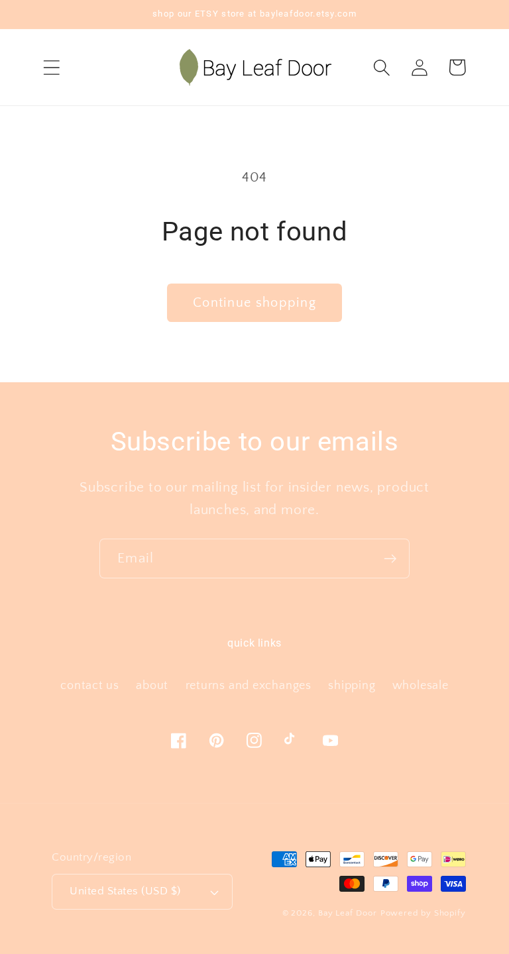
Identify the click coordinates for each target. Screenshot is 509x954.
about (152, 685)
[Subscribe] (390, 559)
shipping (351, 685)
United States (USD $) (125, 891)
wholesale (420, 685)
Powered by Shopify (423, 913)
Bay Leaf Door (347, 913)
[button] (51, 67)
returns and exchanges (248, 685)
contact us (89, 685)
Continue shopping (254, 302)
